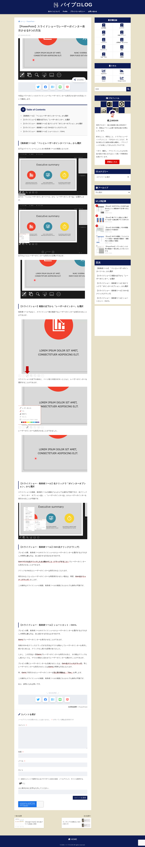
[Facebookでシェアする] (45, 87)
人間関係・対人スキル (122, 42)
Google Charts (122, 81)
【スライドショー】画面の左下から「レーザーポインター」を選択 (46, 119)
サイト (20, 770)
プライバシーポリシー (77, 11)
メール (21, 761)
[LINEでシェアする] (60, 87)
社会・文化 (104, 57)
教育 (103, 35)
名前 (21, 752)
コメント (22, 725)
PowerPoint (83, 707)
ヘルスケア (104, 42)
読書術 (122, 57)
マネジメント (103, 49)
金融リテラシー (122, 35)
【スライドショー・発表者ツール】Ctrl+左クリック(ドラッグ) (44, 127)
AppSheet (103, 73)
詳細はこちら (112, 162)
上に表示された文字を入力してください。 (34, 788)
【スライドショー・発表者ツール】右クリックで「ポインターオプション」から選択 (52, 123)
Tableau (122, 73)
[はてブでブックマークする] (52, 87)
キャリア (121, 28)
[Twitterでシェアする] (38, 87)
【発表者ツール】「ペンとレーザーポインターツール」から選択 (45, 116)
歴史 (122, 49)
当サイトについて (54, 11)
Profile (65, 11)
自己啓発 (103, 28)
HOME (73, 839)
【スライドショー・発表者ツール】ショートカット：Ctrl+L (43, 131)
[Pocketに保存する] (67, 87)
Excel (103, 81)
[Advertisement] (52, 603)
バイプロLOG (75, 4)
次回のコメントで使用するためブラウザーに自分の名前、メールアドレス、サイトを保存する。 (52, 779)
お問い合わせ (92, 11)
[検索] (128, 89)
